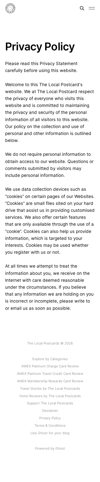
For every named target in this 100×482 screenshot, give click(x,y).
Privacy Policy (50, 418)
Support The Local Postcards (50, 403)
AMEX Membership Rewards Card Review (50, 381)
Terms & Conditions (50, 425)
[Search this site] (82, 8)
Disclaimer (50, 410)
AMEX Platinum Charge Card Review (50, 366)
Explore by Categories (50, 359)
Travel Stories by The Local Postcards (50, 388)
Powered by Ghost (50, 448)
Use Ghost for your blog (50, 433)
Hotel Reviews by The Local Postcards (50, 396)
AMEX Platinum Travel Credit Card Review (50, 373)
